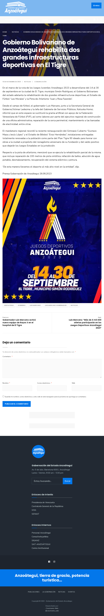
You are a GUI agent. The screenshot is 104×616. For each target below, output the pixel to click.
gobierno (21, 305)
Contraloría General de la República (47, 506)
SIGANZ (35, 540)
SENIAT (35, 514)
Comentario (8, 357)
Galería (27, 20)
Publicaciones (10, 20)
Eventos (71, 592)
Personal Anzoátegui (41, 532)
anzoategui (9, 305)
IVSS (34, 510)
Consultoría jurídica (40, 536)
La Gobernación (48, 592)
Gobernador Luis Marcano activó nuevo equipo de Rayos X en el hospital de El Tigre (19, 321)
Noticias (15, 32)
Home (5, 32)
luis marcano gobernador (55, 305)
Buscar (68, 481)
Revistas (80, 20)
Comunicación (40, 82)
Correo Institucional (40, 548)
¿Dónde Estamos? (46, 20)
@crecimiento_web (52, 611)
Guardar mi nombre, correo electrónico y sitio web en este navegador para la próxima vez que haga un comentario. (45, 397)
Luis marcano (35, 305)
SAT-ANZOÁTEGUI (41, 544)
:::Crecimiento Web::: (52, 608)
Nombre (6, 383)
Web (73, 383)
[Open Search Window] (101, 19)
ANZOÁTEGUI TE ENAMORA (66, 20)
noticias (74, 305)
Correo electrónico (44, 383)
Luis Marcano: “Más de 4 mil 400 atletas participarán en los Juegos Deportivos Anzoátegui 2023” (85, 322)
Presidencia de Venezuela (43, 502)
